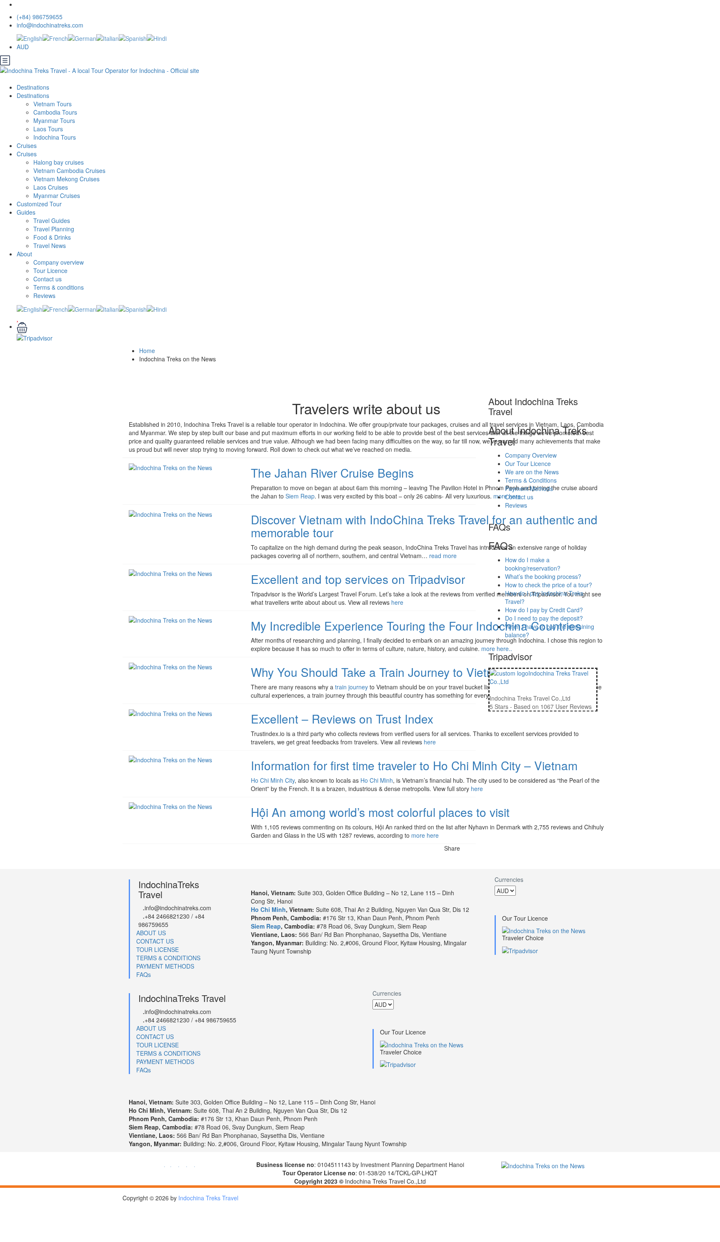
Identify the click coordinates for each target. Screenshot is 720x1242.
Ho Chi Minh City (273, 780)
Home (147, 350)
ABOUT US (151, 933)
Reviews (44, 295)
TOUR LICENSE (157, 949)
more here (425, 835)
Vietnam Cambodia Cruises (69, 170)
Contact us (47, 279)
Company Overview (531, 455)
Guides (26, 212)
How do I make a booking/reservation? (532, 564)
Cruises (27, 145)
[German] (82, 37)
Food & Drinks (52, 237)
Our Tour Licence (528, 463)
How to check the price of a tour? (548, 585)
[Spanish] (133, 37)
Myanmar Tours (54, 120)
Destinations (34, 87)
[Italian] (107, 37)
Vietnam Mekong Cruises (66, 179)
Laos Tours (48, 129)
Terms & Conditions (531, 480)
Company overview (58, 262)
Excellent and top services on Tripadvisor (358, 579)
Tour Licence (50, 270)
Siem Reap (300, 496)
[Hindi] (157, 37)
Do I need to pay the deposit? (544, 618)
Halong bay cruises (58, 162)
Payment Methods (529, 488)
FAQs (143, 974)
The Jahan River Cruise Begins (332, 472)
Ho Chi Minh (376, 780)
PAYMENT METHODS (165, 966)
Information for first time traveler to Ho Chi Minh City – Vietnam (414, 765)
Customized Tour (39, 204)
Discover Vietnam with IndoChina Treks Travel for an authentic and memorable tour (424, 526)
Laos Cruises (50, 187)
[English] (29, 37)
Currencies (509, 879)
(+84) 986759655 (39, 17)
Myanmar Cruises (56, 195)
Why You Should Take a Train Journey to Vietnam (380, 672)
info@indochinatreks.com (50, 25)
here (397, 602)
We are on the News (532, 472)
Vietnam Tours (52, 104)
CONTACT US (155, 941)
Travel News (49, 245)
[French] (55, 37)
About (24, 254)
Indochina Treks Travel (208, 1198)
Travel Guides (51, 220)
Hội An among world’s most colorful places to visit (380, 812)
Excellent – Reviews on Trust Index (342, 718)
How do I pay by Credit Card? (544, 610)
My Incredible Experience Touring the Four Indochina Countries (416, 625)
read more (443, 555)
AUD (23, 47)
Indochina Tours (54, 137)
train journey (351, 687)
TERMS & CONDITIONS (168, 958)
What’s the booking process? (543, 576)
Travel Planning (53, 229)
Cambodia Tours (55, 112)
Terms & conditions (58, 287)
